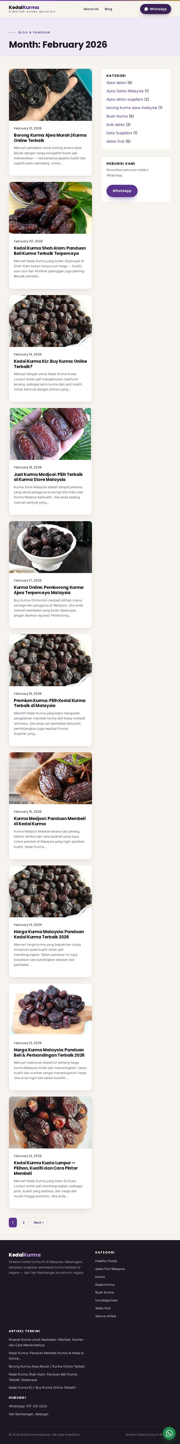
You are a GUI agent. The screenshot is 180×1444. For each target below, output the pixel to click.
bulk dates (115, 124)
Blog (108, 9)
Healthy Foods (106, 1261)
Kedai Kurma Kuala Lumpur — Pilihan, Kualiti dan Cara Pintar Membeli (46, 1168)
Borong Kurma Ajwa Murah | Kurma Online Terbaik (50, 137)
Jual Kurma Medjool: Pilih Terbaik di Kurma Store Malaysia (48, 477)
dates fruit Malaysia (110, 1269)
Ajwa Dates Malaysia (125, 91)
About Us (91, 9)
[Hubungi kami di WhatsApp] (169, 1433)
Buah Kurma (117, 116)
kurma (100, 1277)
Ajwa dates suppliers (124, 99)
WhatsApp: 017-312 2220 (28, 1406)
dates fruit (115, 141)
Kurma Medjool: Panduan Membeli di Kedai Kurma (50, 821)
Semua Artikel (105, 1316)
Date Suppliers (119, 133)
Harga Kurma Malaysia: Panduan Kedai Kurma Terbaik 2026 (49, 934)
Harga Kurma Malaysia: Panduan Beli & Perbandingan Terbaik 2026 (49, 1052)
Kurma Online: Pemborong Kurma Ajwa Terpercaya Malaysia (49, 590)
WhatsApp (158, 9)
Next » (38, 1222)
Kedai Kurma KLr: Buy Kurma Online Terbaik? (50, 364)
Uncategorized (106, 1300)
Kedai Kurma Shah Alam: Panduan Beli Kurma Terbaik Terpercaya (50, 250)
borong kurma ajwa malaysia (131, 107)
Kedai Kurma (104, 1284)
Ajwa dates (116, 82)
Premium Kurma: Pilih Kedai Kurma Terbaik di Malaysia (50, 703)
